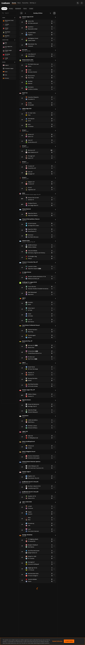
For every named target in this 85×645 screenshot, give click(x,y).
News (19, 3)
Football (4, 8)
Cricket (31, 8)
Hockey (11, 8)
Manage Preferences (57, 641)
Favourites (25, 3)
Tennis (25, 8)
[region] (42, 641)
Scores (14, 3)
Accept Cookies (69, 641)
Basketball (18, 8)
